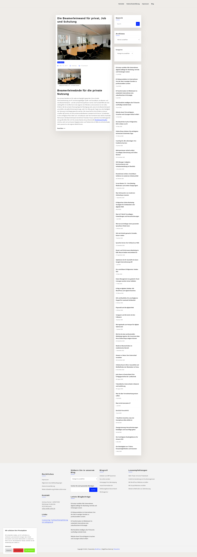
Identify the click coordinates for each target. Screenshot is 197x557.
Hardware (61, 62)
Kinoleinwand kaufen (101, 120)
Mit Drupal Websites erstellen (137, 485)
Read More (60, 128)
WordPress (98, 549)
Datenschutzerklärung (133, 4)
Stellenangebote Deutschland (108, 489)
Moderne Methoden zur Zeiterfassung (140, 489)
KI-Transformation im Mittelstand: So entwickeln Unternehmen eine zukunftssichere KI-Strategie (126, 93)
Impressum (145, 4)
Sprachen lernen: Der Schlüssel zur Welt (127, 243)
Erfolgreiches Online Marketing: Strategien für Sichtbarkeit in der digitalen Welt (125, 205)
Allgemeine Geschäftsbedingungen (52, 483)
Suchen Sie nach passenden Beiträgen (82, 486)
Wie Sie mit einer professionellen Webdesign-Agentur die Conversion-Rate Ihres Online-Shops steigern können (128, 336)
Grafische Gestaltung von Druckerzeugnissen (142, 479)
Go (138, 24)
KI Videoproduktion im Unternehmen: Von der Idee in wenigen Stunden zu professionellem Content (127, 81)
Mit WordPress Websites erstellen (138, 482)
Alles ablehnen (18, 550)
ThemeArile (117, 549)
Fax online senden (105, 479)
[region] (20, 541)
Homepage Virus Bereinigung (108, 482)
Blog (152, 4)
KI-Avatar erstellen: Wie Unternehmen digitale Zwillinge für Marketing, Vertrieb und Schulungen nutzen (127, 70)
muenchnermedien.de (106, 485)
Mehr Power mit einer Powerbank (138, 476)
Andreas (74, 65)
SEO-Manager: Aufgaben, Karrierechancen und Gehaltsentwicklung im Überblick (125, 164)
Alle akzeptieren (29, 550)
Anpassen (8, 550)
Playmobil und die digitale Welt (125, 307)
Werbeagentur (104, 492)
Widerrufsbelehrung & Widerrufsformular (54, 489)
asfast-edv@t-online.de (48, 508)
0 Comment (84, 65)
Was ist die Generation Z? (123, 403)
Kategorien (119, 50)
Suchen (93, 490)
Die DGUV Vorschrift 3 (122, 410)
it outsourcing (46, 520)
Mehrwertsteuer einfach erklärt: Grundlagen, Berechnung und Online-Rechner (127, 153)
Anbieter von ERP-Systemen (108, 476)
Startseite (121, 4)
